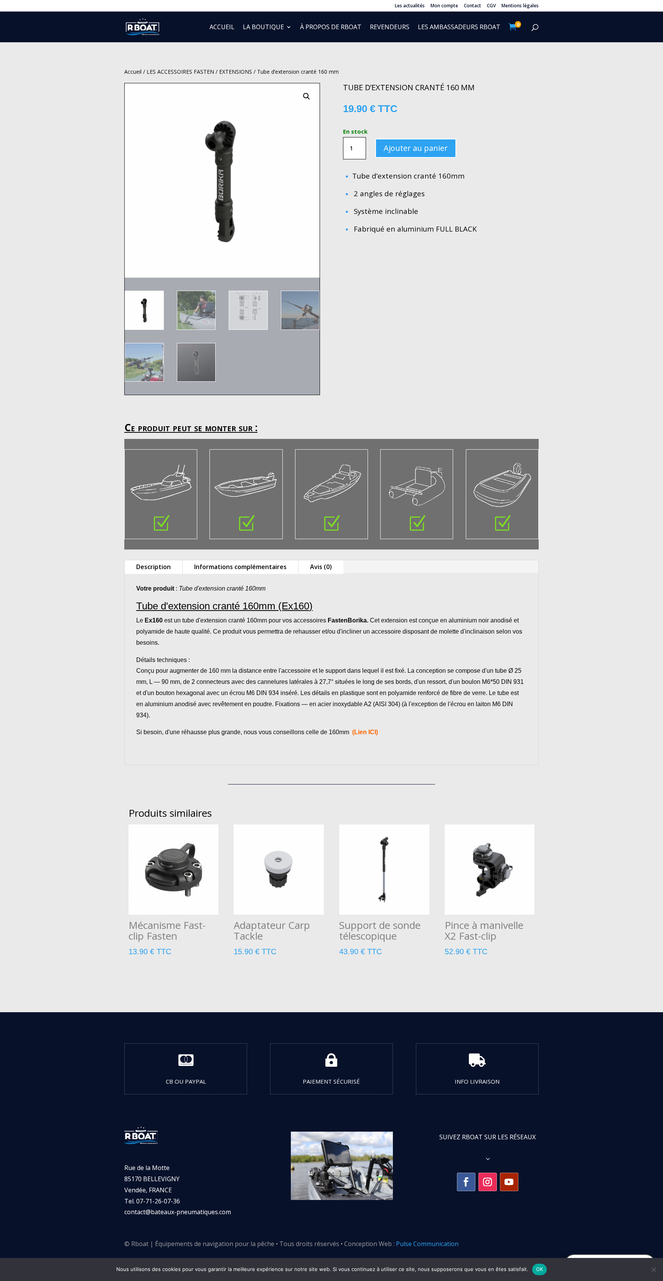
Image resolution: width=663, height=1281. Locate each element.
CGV (491, 6)
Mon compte (444, 6)
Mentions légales (520, 6)
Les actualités (410, 6)
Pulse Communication (427, 1244)
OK (539, 1269)
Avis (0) (321, 567)
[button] (306, 96)
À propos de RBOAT (330, 27)
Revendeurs (389, 27)
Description (153, 567)
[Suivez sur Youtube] (509, 1182)
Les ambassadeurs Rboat (459, 27)
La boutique (263, 27)
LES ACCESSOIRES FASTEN (180, 71)
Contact (472, 6)
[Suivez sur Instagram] (487, 1182)
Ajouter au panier (416, 148)
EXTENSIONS (235, 71)
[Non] (653, 1269)
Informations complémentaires (240, 567)
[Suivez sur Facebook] (466, 1182)
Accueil (221, 27)
